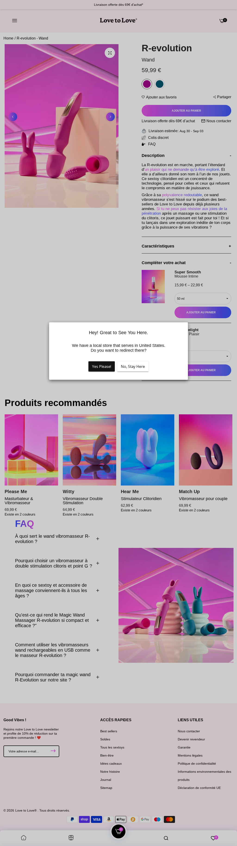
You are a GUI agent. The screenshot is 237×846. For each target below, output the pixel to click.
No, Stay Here (133, 366)
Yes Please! (101, 366)
